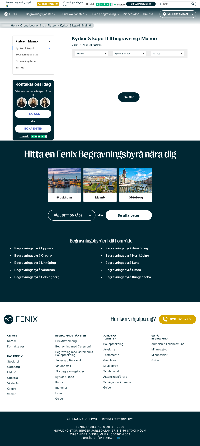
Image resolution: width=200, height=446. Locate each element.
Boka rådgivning (141, 4)
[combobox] (178, 14)
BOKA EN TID (33, 128)
